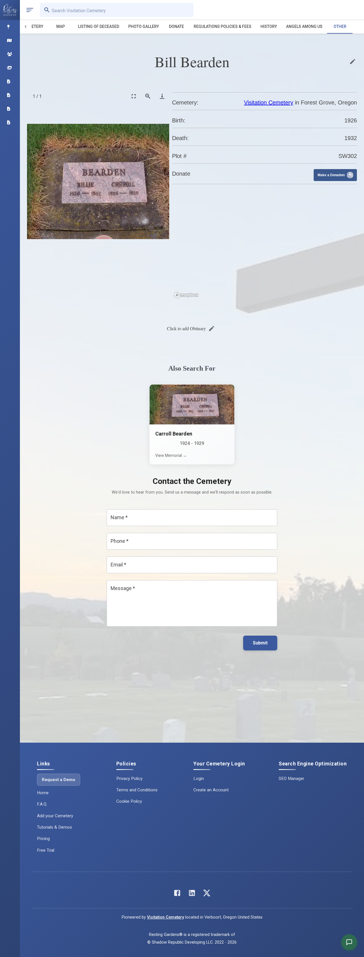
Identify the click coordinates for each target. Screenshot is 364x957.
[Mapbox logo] (186, 295)
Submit (260, 643)
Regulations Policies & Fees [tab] (222, 26)
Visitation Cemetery (268, 102)
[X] (207, 894)
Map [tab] (60, 26)
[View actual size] (148, 96)
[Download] (162, 96)
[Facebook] (177, 894)
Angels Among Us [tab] (304, 26)
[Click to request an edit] (352, 61)
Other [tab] (340, 26)
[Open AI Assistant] (349, 942)
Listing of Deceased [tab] (98, 26)
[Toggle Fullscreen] (134, 96)
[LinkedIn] (192, 894)
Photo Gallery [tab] (143, 26)
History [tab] (268, 26)
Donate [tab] (176, 26)
